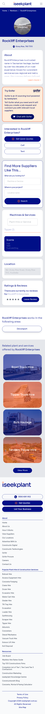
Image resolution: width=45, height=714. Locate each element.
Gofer (4, 553)
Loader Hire (7, 612)
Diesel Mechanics (9, 635)
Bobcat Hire (7, 574)
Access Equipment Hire (11, 578)
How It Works (7, 530)
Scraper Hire (7, 620)
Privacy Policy (22, 698)
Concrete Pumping (9, 582)
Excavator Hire (8, 593)
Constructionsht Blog (11, 681)
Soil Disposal (7, 646)
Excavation (6, 608)
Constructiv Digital (9, 545)
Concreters (7, 631)
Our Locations (8, 538)
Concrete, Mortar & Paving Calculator (17, 685)
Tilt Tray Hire (7, 604)
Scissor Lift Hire (8, 642)
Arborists (6, 627)
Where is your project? (13, 187)
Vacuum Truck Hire (9, 639)
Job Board (6, 656)
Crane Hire (6, 585)
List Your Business (22, 509)
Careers (5, 560)
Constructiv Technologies (12, 549)
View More (23, 470)
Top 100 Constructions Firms (13, 664)
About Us (6, 526)
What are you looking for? (14, 176)
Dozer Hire (6, 589)
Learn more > (34, 80)
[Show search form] (3, 3)
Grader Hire (7, 601)
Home (4, 11)
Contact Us (6, 564)
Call (22, 145)
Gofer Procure (8, 557)
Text (23, 151)
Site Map (22, 707)
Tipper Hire (6, 623)
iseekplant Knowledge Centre (14, 677)
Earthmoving (7, 616)
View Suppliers (8, 534)
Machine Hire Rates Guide (12, 660)
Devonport (22, 329)
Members (14, 11)
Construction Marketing (11, 673)
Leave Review (30, 299)
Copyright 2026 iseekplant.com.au (22, 701)
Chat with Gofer (24, 116)
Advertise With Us (9, 542)
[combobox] (22, 181)
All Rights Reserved (22, 704)
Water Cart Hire (8, 597)
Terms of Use (22, 694)
